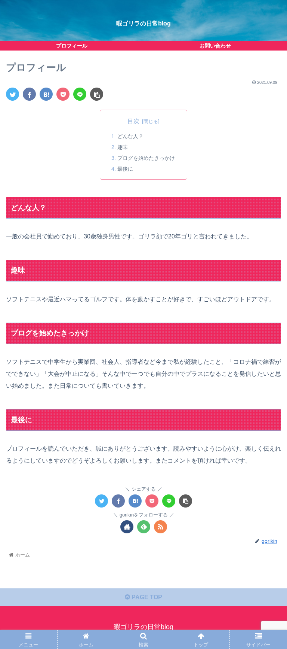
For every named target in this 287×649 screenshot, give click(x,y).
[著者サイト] (126, 526)
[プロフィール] (46, 94)
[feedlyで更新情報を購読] (143, 526)
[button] (265, 608)
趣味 (122, 147)
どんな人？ (130, 136)
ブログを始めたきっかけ (146, 158)
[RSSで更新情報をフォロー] (160, 526)
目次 (133, 121)
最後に (125, 169)
